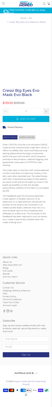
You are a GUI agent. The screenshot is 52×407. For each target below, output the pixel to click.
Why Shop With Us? (12, 265)
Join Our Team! (10, 276)
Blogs (5, 268)
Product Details (10, 137)
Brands (6, 274)
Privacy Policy (9, 296)
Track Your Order (11, 302)
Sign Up (26, 354)
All (30, 18)
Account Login (10, 305)
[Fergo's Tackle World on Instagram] (7, 311)
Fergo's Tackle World (23, 381)
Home (23, 18)
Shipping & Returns (27, 137)
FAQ (5, 293)
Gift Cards (7, 271)
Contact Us (8, 287)
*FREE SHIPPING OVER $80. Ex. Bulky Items (27, 11)
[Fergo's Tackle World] (26, 4)
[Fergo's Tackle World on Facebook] (4, 311)
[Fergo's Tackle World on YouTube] (11, 311)
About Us (7, 262)
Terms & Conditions (12, 299)
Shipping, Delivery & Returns (16, 290)
